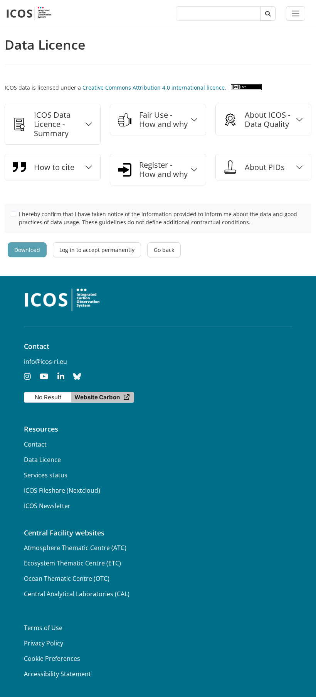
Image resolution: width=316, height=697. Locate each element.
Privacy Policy (43, 643)
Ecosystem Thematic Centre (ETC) (72, 563)
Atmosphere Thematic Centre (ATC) (75, 548)
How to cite (54, 167)
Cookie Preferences (52, 658)
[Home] (29, 13)
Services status (45, 475)
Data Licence (42, 459)
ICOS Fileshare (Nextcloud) (62, 490)
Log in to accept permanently (96, 249)
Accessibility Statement (57, 674)
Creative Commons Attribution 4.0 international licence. (154, 87)
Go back (164, 249)
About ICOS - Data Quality (267, 119)
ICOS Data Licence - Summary (52, 124)
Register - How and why (163, 169)
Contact (35, 444)
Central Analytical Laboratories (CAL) (76, 594)
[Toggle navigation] (295, 13)
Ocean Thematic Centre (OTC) (66, 578)
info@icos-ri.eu (45, 361)
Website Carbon (97, 397)
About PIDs (265, 167)
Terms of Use (43, 628)
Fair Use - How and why (163, 119)
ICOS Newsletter (47, 506)
